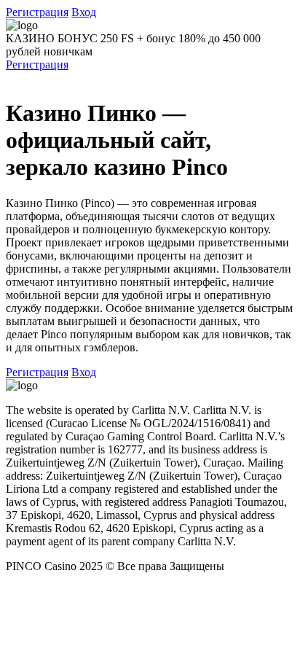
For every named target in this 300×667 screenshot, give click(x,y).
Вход (83, 12)
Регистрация (37, 12)
